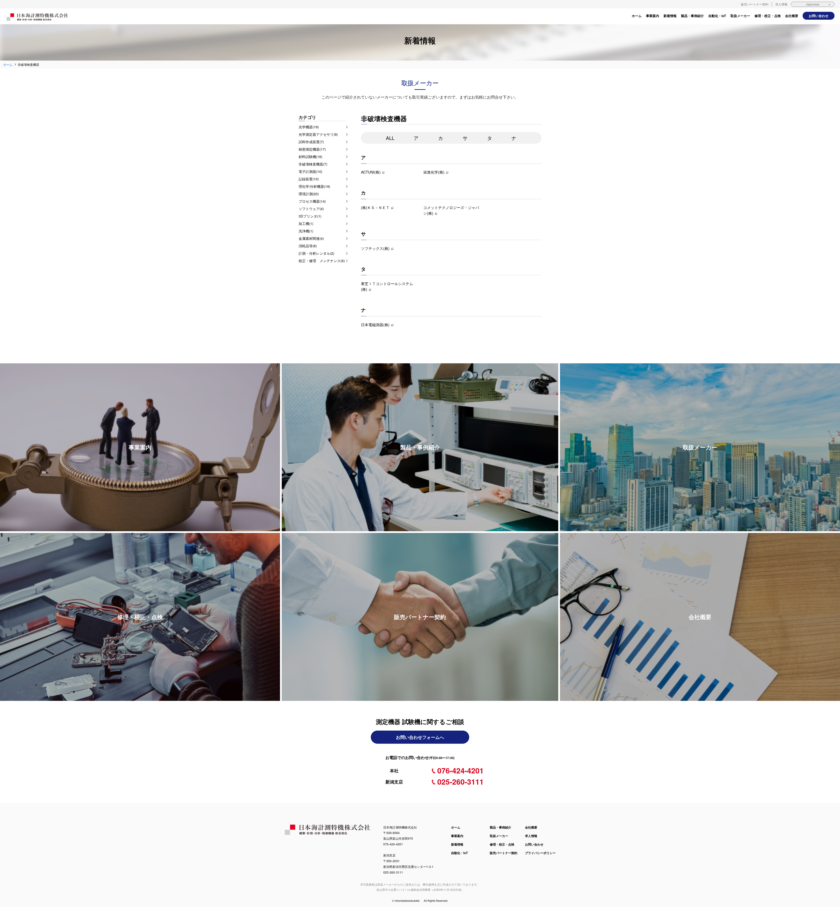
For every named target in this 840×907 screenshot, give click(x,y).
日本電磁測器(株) (375, 324)
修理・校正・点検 (767, 15)
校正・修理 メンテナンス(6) (322, 260)
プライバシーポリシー (540, 853)
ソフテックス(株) (375, 248)
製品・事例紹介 (692, 15)
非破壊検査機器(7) (313, 164)
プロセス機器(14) (312, 201)
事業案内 (652, 15)
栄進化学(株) (433, 172)
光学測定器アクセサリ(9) (318, 134)
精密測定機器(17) (312, 149)
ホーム (637, 15)
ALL (390, 137)
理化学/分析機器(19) (314, 186)
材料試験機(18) (310, 156)
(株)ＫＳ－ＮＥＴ (375, 207)
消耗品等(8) (308, 245)
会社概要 (791, 15)
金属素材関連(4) (311, 238)
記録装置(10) (309, 178)
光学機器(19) (309, 126)
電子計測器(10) (310, 171)
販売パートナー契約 (754, 4)
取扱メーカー (740, 15)
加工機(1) (306, 223)
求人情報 (781, 4)
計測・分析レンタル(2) (316, 253)
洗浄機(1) (306, 230)
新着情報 (670, 15)
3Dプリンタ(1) (310, 216)
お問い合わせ (818, 15)
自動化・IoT (717, 15)
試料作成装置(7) (311, 141)
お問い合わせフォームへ (420, 737)
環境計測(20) (309, 193)
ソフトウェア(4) (311, 208)
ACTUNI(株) (371, 172)
